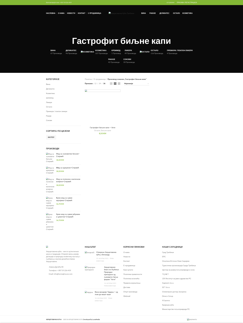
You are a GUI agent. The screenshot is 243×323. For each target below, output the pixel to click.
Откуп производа (130, 292)
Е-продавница (100, 79)
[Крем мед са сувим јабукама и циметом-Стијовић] (50, 221)
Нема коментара (110, 286)
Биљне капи (106, 130)
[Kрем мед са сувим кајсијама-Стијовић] (50, 203)
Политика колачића (131, 278)
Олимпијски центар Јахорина (174, 292)
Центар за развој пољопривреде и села (178, 270)
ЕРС (164, 256)
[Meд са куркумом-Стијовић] (50, 170)
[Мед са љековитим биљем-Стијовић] (50, 158)
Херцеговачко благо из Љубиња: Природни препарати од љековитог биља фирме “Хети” (111, 273)
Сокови (49, 120)
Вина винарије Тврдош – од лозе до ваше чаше (106, 293)
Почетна (88, 79)
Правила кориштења (131, 283)
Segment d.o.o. (168, 283)
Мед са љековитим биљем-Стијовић (67, 155)
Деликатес (50, 89)
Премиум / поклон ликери (56, 111)
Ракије (48, 116)
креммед (49, 98)
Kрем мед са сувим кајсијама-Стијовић (64, 199)
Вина (48, 84)
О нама (126, 252)
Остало (49, 107)
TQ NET (165, 274)
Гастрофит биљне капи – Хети (102, 127)
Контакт (126, 261)
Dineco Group (167, 296)
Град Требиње (168, 252)
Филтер (51, 137)
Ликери (49, 102)
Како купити (128, 270)
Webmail (126, 296)
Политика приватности (132, 274)
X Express (166, 300)
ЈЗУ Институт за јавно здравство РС (176, 278)
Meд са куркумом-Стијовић (67, 168)
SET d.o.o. (166, 287)
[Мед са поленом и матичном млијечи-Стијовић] (50, 185)
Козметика (50, 93)
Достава (126, 287)
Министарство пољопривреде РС (176, 309)
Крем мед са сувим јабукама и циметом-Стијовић (68, 215)
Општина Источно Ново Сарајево (175, 261)
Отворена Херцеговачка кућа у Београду (106, 253)
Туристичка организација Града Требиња (179, 265)
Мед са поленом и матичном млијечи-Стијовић (68, 180)
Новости (126, 256)
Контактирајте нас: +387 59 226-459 (59, 2)
